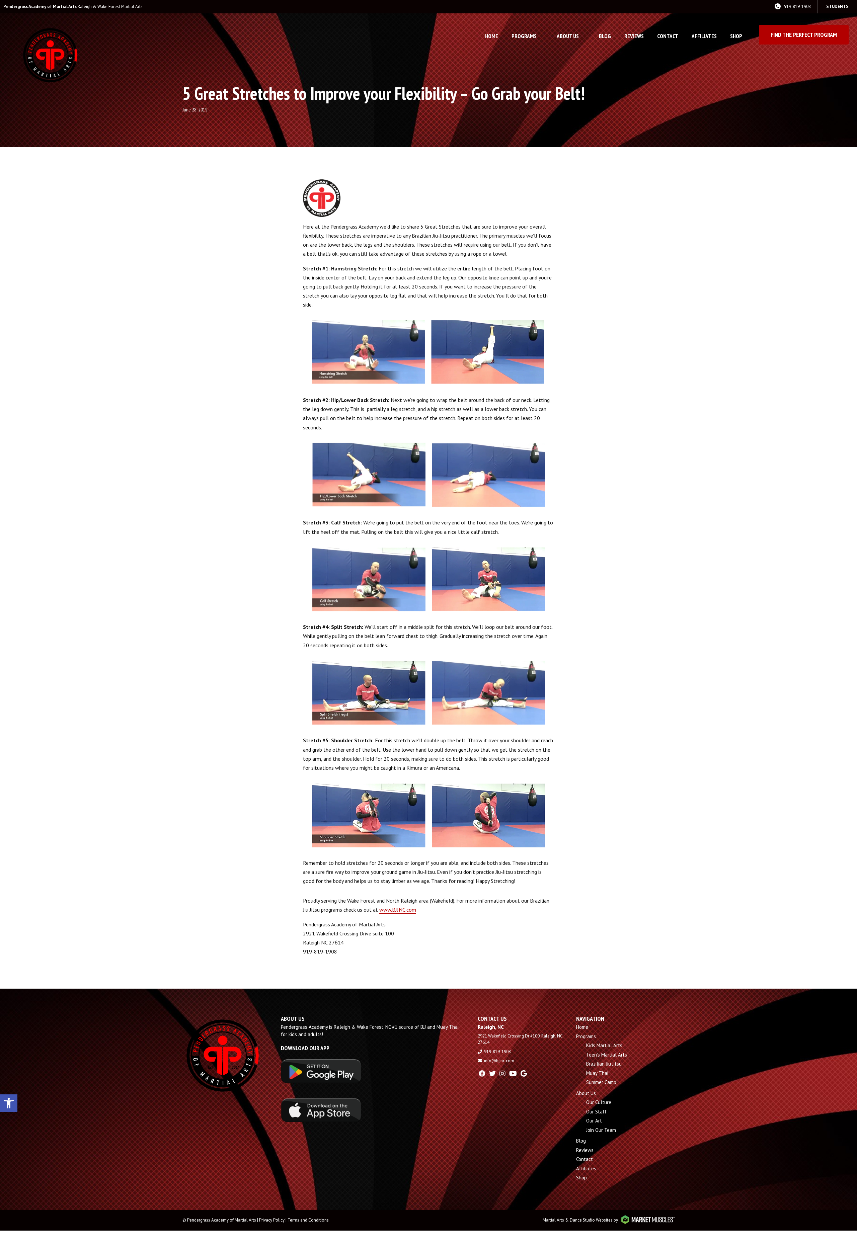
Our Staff (596, 1111)
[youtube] (513, 1073)
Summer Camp (601, 1082)
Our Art (594, 1120)
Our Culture (598, 1102)
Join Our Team (601, 1130)
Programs (524, 36)
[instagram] (502, 1073)
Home (491, 36)
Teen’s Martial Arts (606, 1055)
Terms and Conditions (308, 1220)
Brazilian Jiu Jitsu (604, 1064)
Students (837, 6)
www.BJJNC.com (397, 909)
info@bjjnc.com (499, 1061)
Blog (605, 36)
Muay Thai (597, 1073)
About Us (568, 36)
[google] (524, 1073)
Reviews (634, 36)
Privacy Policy (272, 1220)
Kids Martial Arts (604, 1045)
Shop (736, 36)
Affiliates (704, 36)
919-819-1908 (797, 6)
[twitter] (492, 1073)
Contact (667, 36)
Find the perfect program (804, 34)
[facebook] (482, 1073)
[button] (8, 1103)
